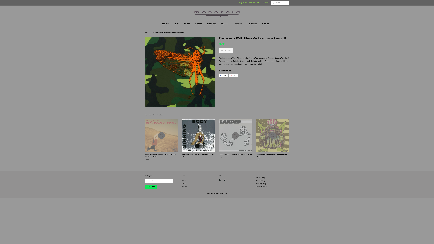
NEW (176, 23)
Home (165, 23)
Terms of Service (261, 187)
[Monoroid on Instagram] (224, 181)
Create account (253, 3)
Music (225, 23)
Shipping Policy (261, 184)
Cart (267, 3)
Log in (241, 3)
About (266, 23)
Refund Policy (260, 181)
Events (253, 23)
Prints (187, 23)
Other (239, 23)
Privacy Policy (260, 178)
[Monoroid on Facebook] (220, 181)
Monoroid (223, 193)
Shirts (199, 23)
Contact (184, 186)
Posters (211, 23)
